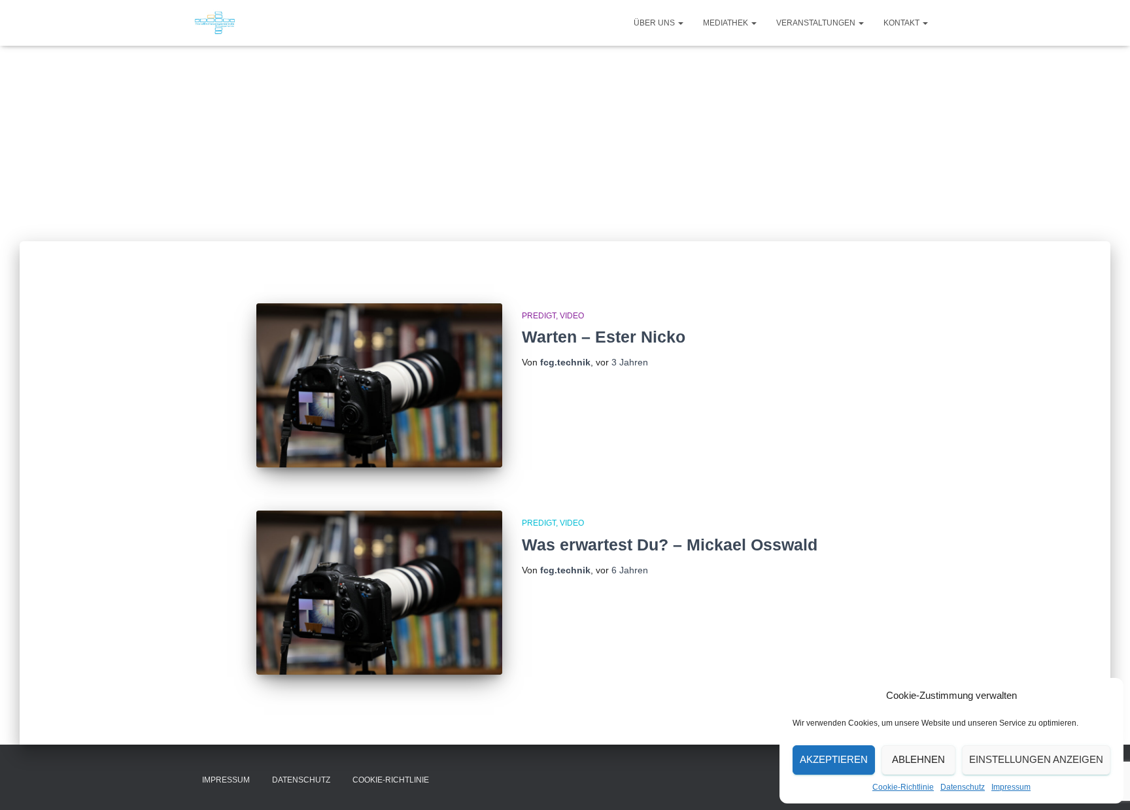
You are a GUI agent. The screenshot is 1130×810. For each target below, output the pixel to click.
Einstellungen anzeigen (1036, 759)
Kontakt (902, 22)
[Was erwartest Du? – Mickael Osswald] (379, 593)
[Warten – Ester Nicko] (379, 385)
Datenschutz (962, 787)
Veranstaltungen (816, 22)
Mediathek (726, 22)
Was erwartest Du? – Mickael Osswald (669, 544)
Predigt (539, 315)
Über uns (655, 22)
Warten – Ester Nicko (603, 337)
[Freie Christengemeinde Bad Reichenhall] (214, 23)
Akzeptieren (834, 759)
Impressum (1011, 787)
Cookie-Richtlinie (903, 787)
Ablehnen (918, 759)
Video (572, 315)
